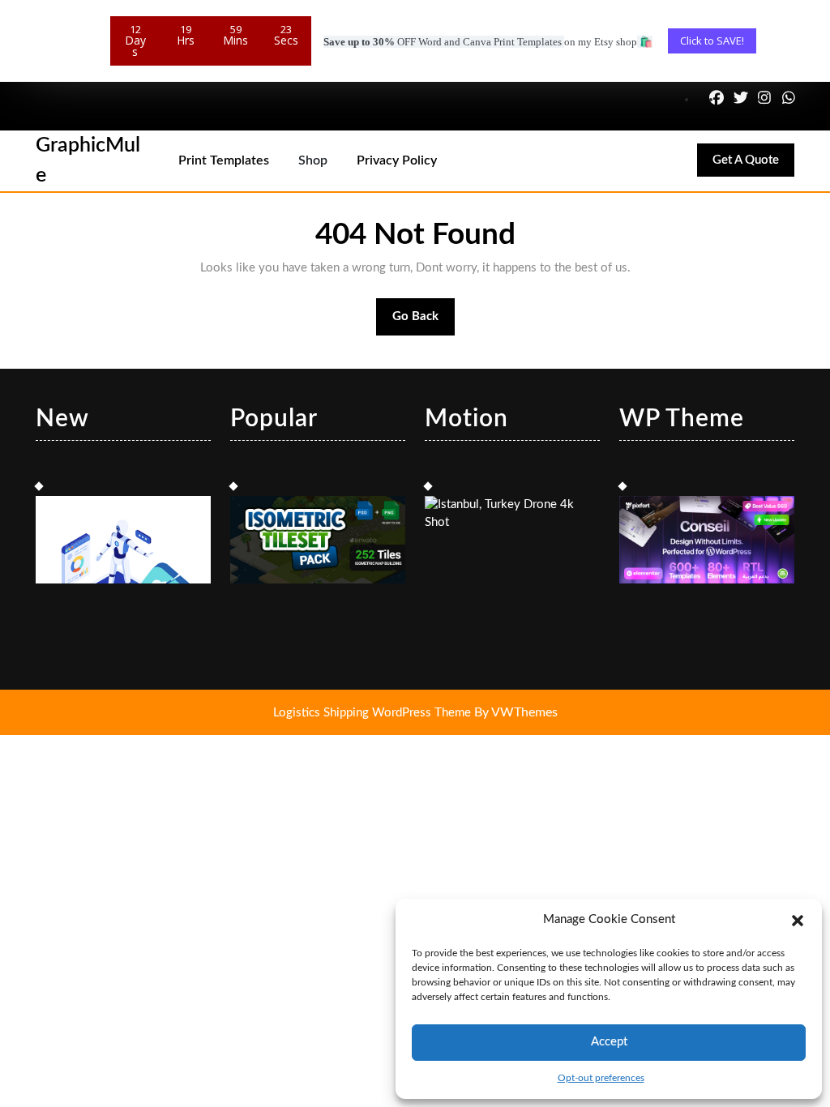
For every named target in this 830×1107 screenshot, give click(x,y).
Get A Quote (753, 165)
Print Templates (223, 160)
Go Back (424, 323)
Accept (609, 1042)
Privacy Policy (397, 160)
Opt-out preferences (601, 1078)
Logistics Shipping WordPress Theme (373, 713)
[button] (797, 920)
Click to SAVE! (712, 40)
